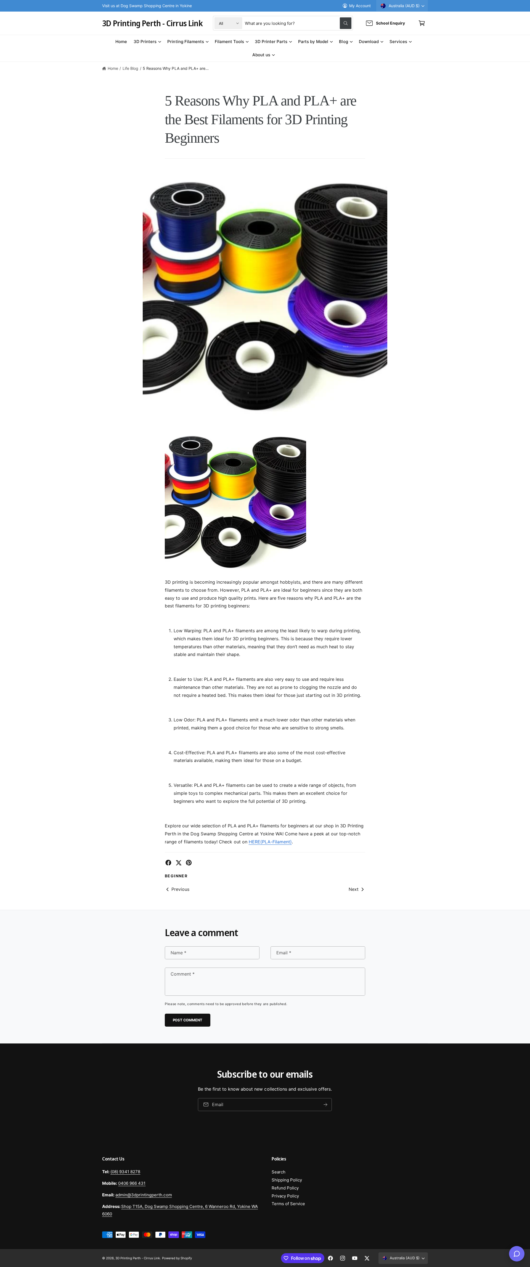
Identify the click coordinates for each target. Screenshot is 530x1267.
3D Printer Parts (271, 41)
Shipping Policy (287, 1180)
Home (113, 68)
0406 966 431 (131, 1183)
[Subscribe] (326, 1104)
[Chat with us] (516, 1253)
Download (369, 41)
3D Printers (145, 41)
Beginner (176, 875)
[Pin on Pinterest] (188, 862)
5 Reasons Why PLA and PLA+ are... (176, 68)
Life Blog (130, 68)
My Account (360, 5)
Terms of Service (288, 1203)
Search (278, 1172)
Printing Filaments (185, 41)
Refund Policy (285, 1188)
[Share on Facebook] (168, 862)
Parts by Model (313, 41)
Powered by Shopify (177, 1258)
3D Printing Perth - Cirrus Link (137, 1258)
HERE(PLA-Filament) (270, 841)
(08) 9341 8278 (125, 1171)
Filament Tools (229, 41)
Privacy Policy (285, 1196)
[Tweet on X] (178, 862)
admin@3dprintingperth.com (143, 1194)
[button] (422, 23)
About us (261, 54)
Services (398, 41)
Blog (343, 41)
